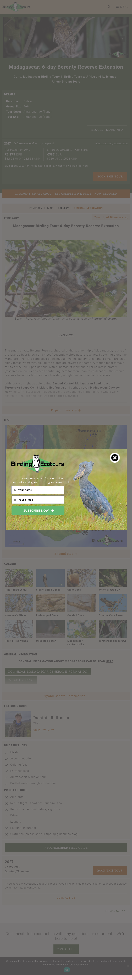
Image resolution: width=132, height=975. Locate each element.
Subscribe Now (36, 510)
